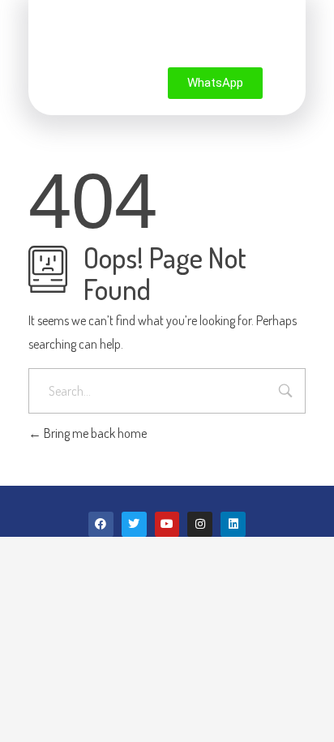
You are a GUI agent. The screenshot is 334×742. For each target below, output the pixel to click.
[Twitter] (134, 524)
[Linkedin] (233, 524)
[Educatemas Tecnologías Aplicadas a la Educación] (132, 37)
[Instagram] (199, 524)
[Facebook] (100, 524)
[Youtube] (167, 524)
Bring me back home (94, 433)
